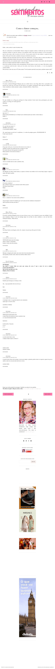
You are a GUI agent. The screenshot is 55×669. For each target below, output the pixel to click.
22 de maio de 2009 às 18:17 (12, 169)
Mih (7, 249)
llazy (7, 110)
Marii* (7, 194)
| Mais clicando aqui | (29, 431)
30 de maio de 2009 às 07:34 (9, 251)
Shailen (7, 277)
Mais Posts (48, 394)
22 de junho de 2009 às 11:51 (9, 312)
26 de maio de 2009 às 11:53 (9, 238)
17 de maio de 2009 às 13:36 (9, 111)
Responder (5, 89)
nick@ (7, 143)
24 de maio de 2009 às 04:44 (9, 213)
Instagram (25, 388)
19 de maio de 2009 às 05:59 (9, 145)
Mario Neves (9, 80)
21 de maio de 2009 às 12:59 (12, 159)
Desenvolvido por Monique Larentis (46, 667)
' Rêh (7, 236)
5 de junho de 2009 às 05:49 (10, 262)
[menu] (3, 2)
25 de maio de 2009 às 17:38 (9, 226)
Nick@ (25, 35)
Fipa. (7, 158)
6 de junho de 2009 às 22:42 (10, 278)
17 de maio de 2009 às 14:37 (9, 124)
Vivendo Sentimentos (9, 667)
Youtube (30, 388)
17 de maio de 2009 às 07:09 (12, 95)
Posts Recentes (8, 394)
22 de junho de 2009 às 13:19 (10, 357)
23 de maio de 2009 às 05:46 (13, 181)
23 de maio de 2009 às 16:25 (12, 195)
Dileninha (8, 93)
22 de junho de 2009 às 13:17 (10, 335)
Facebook (35, 388)
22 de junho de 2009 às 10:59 (10, 298)
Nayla (7, 168)
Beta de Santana (10, 261)
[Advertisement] (27, 563)
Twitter (39, 388)
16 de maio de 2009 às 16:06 (9, 81)
